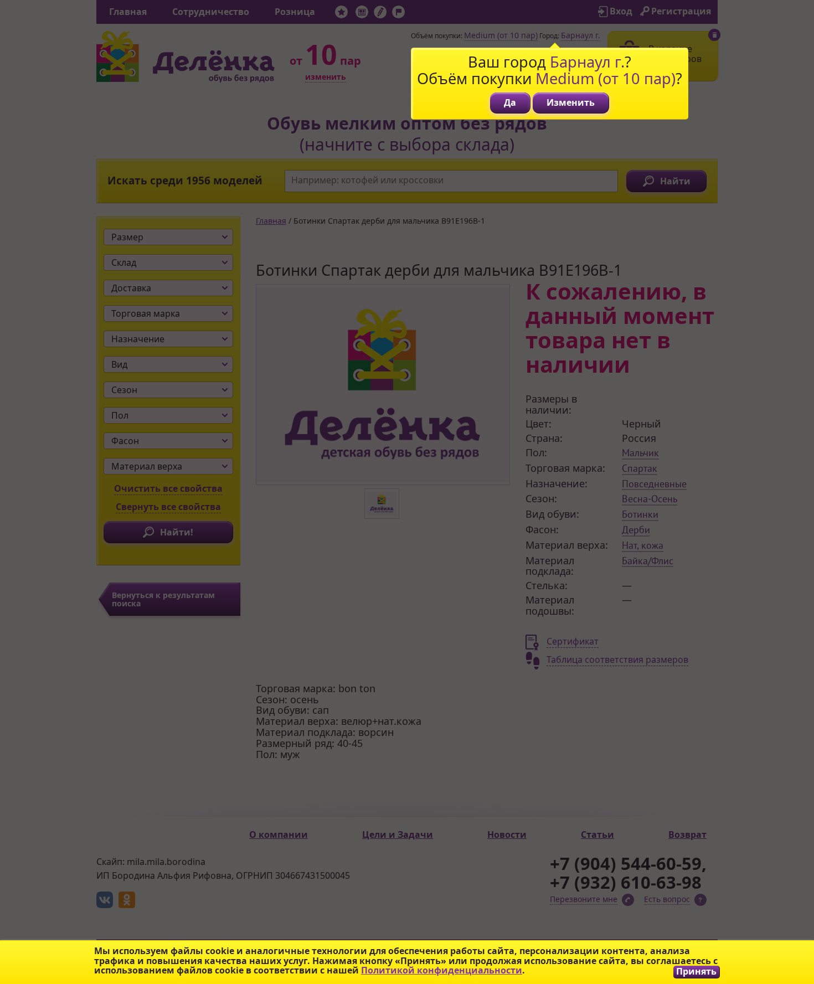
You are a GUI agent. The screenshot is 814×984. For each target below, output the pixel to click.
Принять (696, 971)
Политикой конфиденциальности (441, 970)
